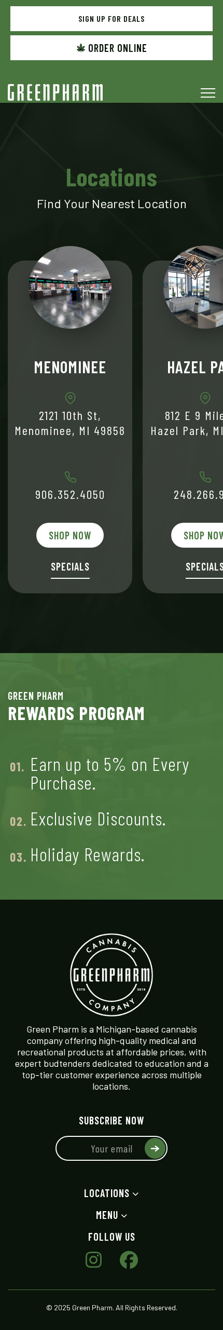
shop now (70, 535)
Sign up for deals (111, 18)
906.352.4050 (70, 493)
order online (117, 48)
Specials (70, 566)
